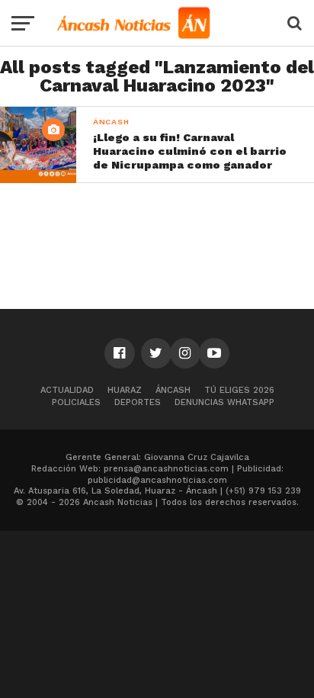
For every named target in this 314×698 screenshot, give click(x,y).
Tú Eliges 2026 (239, 390)
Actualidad (67, 390)
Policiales (76, 402)
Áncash (173, 390)
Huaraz (124, 390)
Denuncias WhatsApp (224, 402)
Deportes (137, 402)
